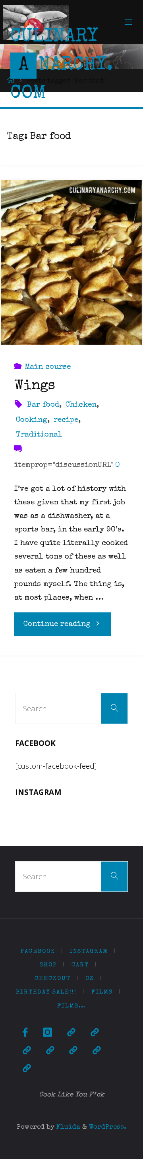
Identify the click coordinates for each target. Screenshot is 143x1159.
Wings (34, 386)
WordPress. (107, 1127)
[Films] (96, 1051)
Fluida (67, 1127)
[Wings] (71, 262)
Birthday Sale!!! (46, 992)
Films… (71, 1006)
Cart (80, 965)
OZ (89, 979)
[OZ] (50, 1051)
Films (102, 992)
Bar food (43, 405)
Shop (48, 965)
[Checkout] (26, 1051)
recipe (66, 420)
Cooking (31, 420)
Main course (48, 367)
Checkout (53, 979)
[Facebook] (25, 1033)
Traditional (39, 435)
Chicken (81, 405)
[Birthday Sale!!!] (73, 1051)
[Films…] (26, 1069)
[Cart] (94, 1033)
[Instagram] (47, 1033)
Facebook (38, 951)
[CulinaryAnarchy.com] (36, 22)
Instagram (89, 951)
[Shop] (71, 1033)
